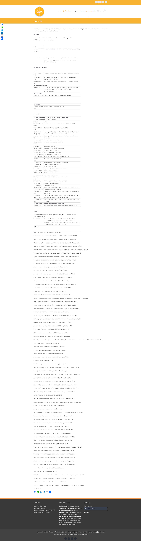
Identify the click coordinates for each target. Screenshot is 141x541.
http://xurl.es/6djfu (49, 91)
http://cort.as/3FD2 (59, 106)
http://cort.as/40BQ (61, 291)
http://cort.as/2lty (57, 409)
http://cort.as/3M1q (67, 339)
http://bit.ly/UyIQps (67, 419)
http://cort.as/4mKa (62, 267)
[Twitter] (1, 29)
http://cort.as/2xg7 (67, 378)
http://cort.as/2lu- (70, 398)
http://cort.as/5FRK (74, 256)
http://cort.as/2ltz (76, 402)
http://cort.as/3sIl (71, 305)
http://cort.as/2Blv (67, 440)
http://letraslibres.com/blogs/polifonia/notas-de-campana (62, 485)
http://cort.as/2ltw (78, 412)
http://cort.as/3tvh (72, 301)
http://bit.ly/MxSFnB (65, 433)
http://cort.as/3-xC (61, 364)
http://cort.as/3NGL (63, 333)
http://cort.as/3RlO (65, 329)
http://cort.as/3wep (83, 298)
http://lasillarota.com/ (48, 360)
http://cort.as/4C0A (71, 284)
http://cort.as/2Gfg (63, 128)
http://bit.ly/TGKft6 (71, 381)
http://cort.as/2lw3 (57, 395)
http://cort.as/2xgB (75, 374)
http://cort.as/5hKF (76, 253)
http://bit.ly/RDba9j (97, 339)
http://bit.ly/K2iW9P (69, 464)
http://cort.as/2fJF (62, 405)
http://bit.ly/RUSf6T (67, 416)
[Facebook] (1, 23)
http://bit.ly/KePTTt (69, 450)
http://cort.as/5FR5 (70, 123)
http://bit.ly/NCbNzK (76, 447)
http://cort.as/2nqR (72, 384)
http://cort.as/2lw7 (74, 388)
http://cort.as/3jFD (75, 319)
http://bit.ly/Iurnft (59, 468)
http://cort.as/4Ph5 (69, 274)
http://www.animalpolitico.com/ (52, 232)
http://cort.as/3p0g (74, 308)
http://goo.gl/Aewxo (61, 350)
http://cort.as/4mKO (69, 263)
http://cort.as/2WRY (79, 475)
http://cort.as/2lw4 (70, 391)
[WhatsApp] (1, 26)
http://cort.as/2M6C (67, 423)
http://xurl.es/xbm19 (62, 443)
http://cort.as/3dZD (66, 322)
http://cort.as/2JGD (64, 426)
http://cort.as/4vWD (70, 260)
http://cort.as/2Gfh (54, 343)
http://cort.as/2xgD (62, 371)
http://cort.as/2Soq (70, 478)
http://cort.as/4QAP (62, 270)
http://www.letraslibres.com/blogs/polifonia (54, 481)
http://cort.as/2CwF (59, 346)
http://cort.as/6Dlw (71, 239)
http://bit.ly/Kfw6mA (68, 454)
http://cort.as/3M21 (65, 336)
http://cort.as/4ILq (64, 281)
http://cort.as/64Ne (75, 242)
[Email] (1, 35)
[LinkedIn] (1, 32)
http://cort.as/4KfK (67, 277)
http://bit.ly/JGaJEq (70, 457)
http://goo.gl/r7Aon (58, 353)
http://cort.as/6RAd (71, 236)
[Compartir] (1, 38)
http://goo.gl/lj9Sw (63, 357)
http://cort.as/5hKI (77, 246)
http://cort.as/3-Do (75, 367)
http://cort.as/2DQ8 (69, 436)
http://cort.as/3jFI (72, 315)
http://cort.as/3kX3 (65, 312)
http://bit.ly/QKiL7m (68, 430)
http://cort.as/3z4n (66, 294)
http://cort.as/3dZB (67, 326)
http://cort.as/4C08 (66, 287)
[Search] (104, 11)
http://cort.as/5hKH (83, 249)
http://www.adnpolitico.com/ (50, 471)
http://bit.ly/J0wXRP (69, 461)
